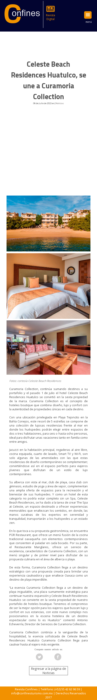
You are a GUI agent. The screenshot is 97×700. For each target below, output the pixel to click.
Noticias (59, 103)
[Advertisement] (48, 153)
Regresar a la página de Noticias (48, 670)
